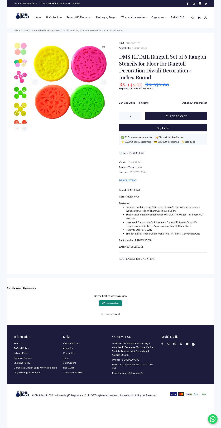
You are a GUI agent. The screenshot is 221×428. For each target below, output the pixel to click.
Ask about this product (194, 102)
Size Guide (68, 367)
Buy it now (163, 128)
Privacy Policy (21, 353)
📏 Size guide (188, 141)
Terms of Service (23, 357)
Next (103, 82)
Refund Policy (21, 348)
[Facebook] (188, 3)
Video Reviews (71, 343)
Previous (35, 82)
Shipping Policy (22, 362)
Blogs (66, 357)
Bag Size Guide (127, 102)
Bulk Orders (69, 362)
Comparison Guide (73, 372)
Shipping (123, 88)
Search (17, 343)
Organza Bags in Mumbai (27, 372)
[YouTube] (187, 344)
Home (139, 167)
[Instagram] (200, 3)
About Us (68, 348)
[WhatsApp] (205, 3)
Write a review (110, 303)
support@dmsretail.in (131, 373)
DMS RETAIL (136, 162)
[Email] (194, 3)
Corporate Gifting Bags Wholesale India (35, 367)
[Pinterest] (181, 344)
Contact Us (69, 353)
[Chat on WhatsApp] (213, 419)
